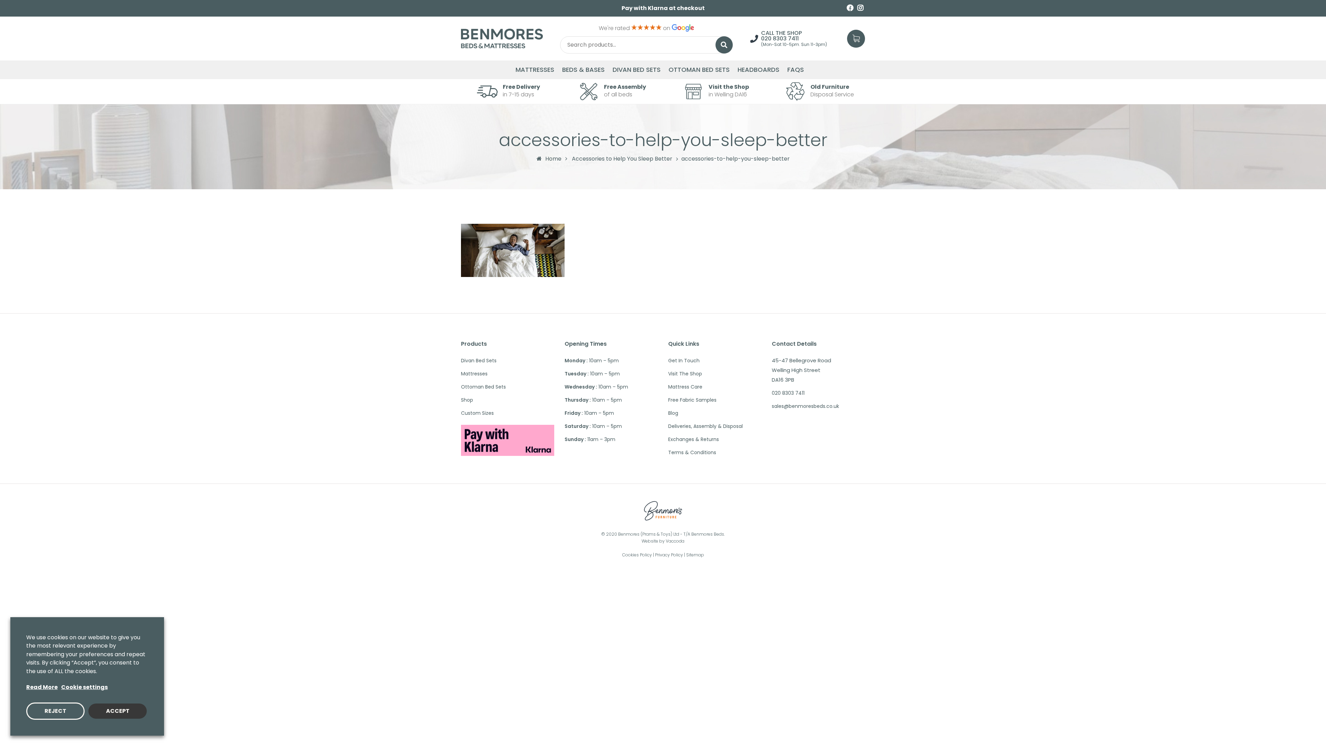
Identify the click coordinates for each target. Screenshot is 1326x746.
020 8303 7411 (780, 38)
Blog (673, 413)
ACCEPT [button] (117, 711)
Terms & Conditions (692, 452)
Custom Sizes (477, 413)
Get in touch (684, 360)
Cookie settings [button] (84, 687)
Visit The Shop (685, 373)
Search (724, 45)
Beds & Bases (583, 70)
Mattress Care (685, 386)
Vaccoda (675, 541)
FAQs (795, 70)
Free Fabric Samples (692, 399)
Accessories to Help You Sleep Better (622, 159)
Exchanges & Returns (693, 439)
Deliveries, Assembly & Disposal (705, 426)
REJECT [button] (55, 711)
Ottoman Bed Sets (699, 70)
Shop (467, 399)
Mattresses (535, 70)
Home (553, 159)
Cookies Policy (637, 555)
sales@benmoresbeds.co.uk (805, 406)
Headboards (758, 70)
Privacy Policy (669, 555)
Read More (42, 687)
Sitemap (695, 555)
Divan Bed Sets (637, 70)
